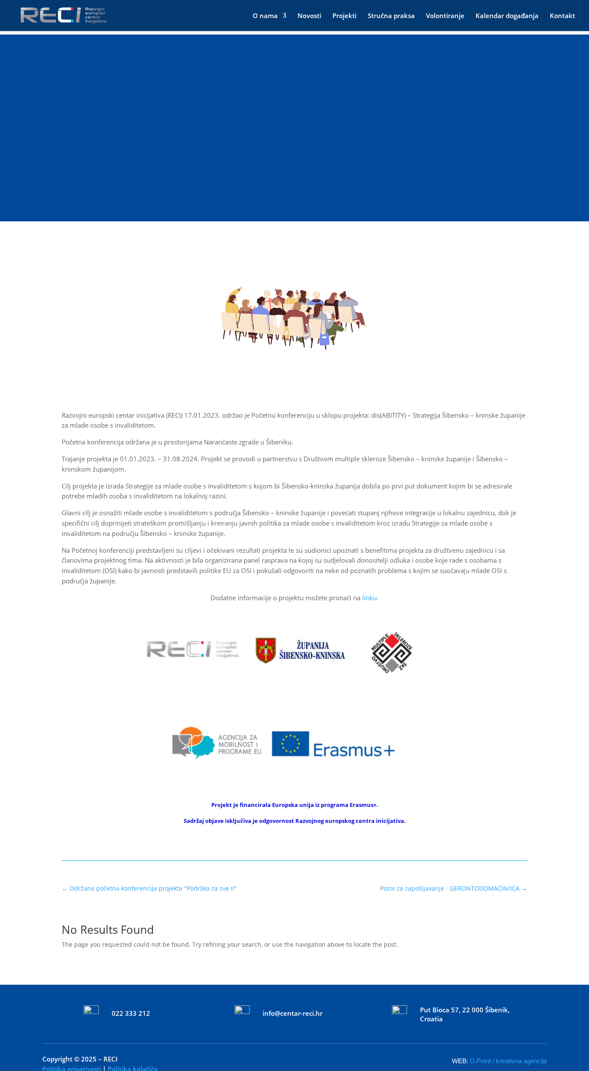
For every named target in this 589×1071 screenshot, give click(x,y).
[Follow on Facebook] (282, 1059)
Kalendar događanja (507, 16)
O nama (265, 16)
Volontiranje (445, 16)
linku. (370, 597)
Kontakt (562, 16)
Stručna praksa (391, 16)
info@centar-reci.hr (293, 1013)
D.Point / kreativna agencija (508, 1061)
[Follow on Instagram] (306, 1059)
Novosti (309, 16)
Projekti (344, 16)
